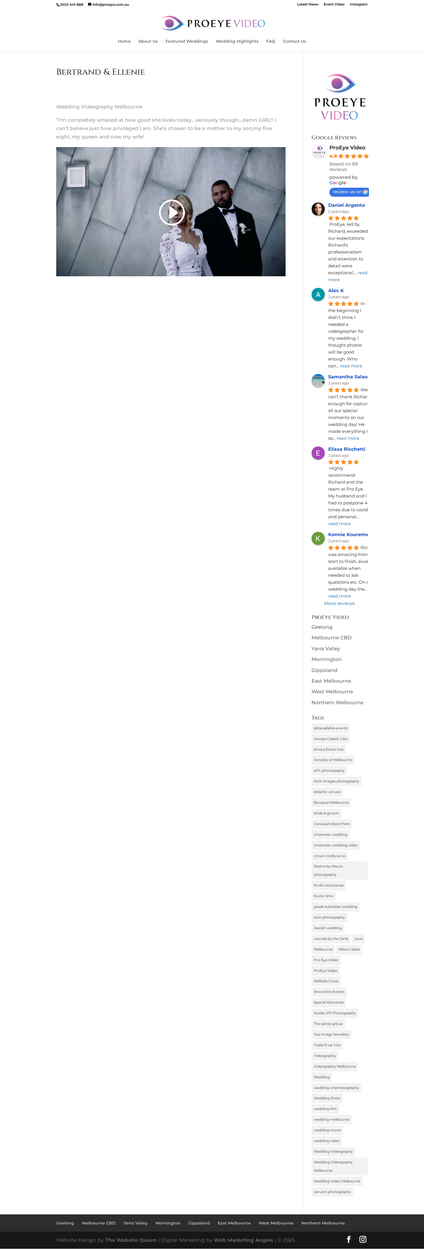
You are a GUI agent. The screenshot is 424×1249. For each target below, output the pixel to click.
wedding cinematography (336, 1087)
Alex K (336, 290)
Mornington (327, 659)
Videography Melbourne (335, 1066)
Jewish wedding (328, 928)
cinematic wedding (330, 834)
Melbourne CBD (332, 638)
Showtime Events (329, 991)
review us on (347, 191)
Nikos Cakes (349, 949)
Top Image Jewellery (331, 1034)
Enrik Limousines (329, 885)
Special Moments (329, 1002)
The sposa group (328, 1023)
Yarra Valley (326, 648)
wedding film (325, 1109)
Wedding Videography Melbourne (333, 1166)
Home (124, 41)
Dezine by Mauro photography (328, 870)
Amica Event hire (329, 749)
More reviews (339, 603)
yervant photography (332, 1192)
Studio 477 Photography (335, 1013)
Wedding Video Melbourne (337, 1181)
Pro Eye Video (326, 960)
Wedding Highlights (237, 41)
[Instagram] (362, 1240)
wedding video (326, 1141)
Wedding (322, 1077)
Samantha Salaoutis (352, 377)
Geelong (322, 627)
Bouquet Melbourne (331, 802)
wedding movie (327, 1130)
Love (358, 938)
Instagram (359, 4)
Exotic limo (323, 896)
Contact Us (294, 41)
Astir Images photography (336, 781)
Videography (325, 1055)
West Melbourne (332, 691)
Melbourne (323, 949)
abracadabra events (331, 728)
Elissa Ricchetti (346, 449)
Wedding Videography (333, 1151)
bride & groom (326, 813)
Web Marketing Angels (243, 1240)
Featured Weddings (187, 41)
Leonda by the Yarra (331, 938)
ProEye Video (347, 147)
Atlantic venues (327, 792)
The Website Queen (131, 1240)
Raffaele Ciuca (326, 981)
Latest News (307, 4)
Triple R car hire (327, 1045)
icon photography (329, 917)
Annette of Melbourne (333, 760)
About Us (148, 41)
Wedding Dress (327, 1098)
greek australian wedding (335, 906)
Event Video (334, 4)
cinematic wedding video (336, 845)
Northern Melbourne (337, 702)
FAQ (270, 41)
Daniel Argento (346, 205)
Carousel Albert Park (332, 824)
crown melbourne (329, 856)
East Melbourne (331, 681)
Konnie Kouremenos (353, 534)
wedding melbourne (331, 1119)
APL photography (329, 770)
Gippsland (324, 670)
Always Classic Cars (331, 739)
